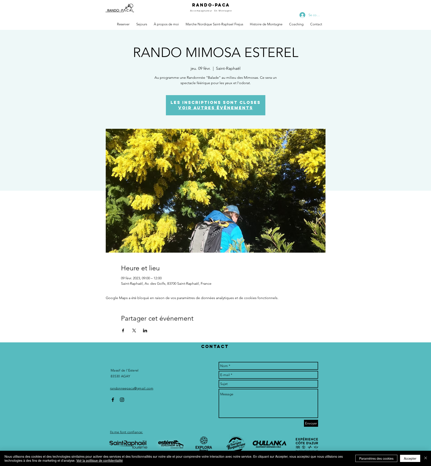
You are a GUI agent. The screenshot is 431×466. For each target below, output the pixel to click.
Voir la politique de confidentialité (99, 460)
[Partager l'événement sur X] (134, 330)
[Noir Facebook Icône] (113, 400)
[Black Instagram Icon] (122, 400)
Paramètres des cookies (376, 458)
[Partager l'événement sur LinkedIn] (145, 330)
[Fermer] (425, 458)
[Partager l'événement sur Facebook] (123, 330)
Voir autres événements (215, 107)
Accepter (410, 458)
